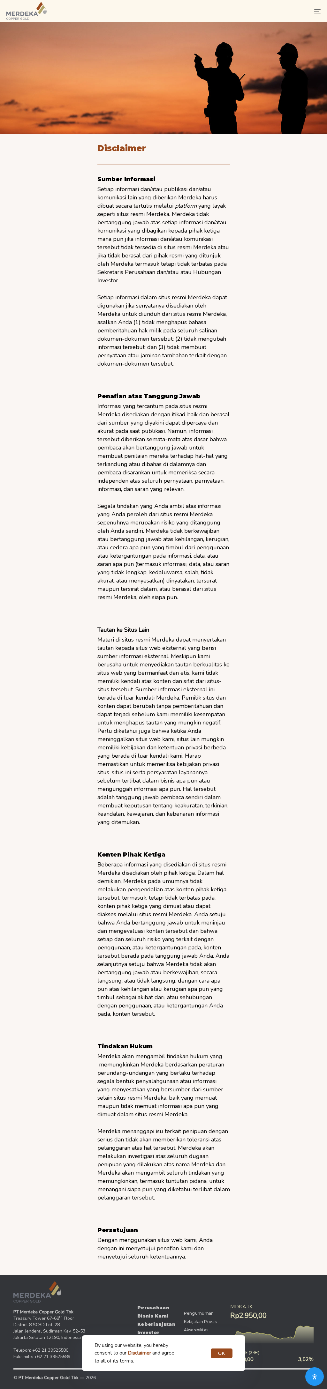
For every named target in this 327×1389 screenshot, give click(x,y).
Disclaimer (139, 1352)
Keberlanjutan (155, 1324)
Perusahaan (153, 1308)
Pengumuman (199, 1313)
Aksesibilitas (196, 1329)
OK (221, 1353)
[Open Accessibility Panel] (314, 1376)
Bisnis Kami (152, 1316)
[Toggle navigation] (268, 11)
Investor (148, 1332)
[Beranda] (37, 1292)
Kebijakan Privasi (201, 1321)
